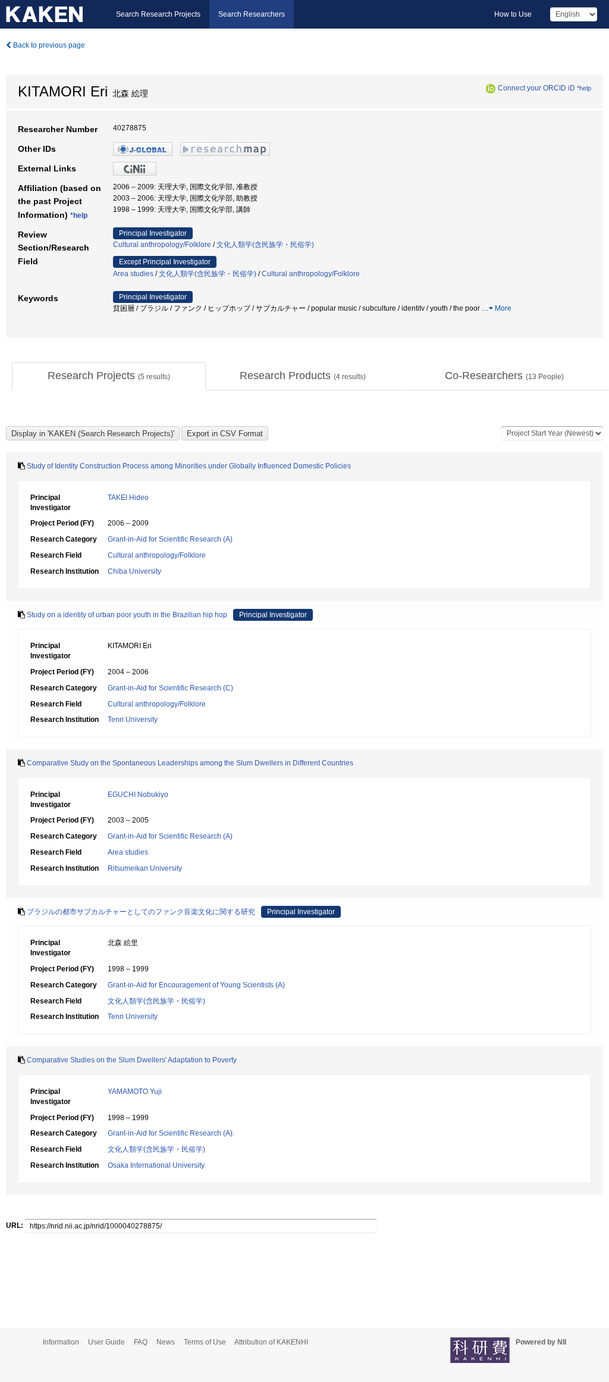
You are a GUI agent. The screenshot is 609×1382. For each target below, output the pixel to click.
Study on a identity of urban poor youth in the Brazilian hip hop (127, 615)
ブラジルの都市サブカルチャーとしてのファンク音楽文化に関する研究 (141, 912)
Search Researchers (251, 14)
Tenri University (133, 719)
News (165, 1342)
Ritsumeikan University (145, 868)
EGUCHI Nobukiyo (138, 794)
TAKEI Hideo (128, 497)
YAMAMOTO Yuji (135, 1091)
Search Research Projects (158, 14)
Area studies (133, 274)
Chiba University (134, 571)
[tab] (109, 376)
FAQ (140, 1342)
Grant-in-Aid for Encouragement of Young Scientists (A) (196, 985)
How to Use (513, 14)
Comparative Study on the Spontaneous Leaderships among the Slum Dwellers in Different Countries (190, 763)
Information (61, 1342)
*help (584, 88)
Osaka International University (156, 1165)
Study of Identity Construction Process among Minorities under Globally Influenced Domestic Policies (189, 466)
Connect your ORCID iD (536, 88)
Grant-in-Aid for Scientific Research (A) (170, 539)
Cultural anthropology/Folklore (162, 244)
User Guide (106, 1342)
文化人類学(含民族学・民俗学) (265, 244)
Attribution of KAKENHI (271, 1342)
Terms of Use (205, 1342)
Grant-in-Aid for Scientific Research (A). (171, 1133)
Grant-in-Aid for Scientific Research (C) (170, 688)
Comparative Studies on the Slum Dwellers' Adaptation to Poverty (132, 1060)
